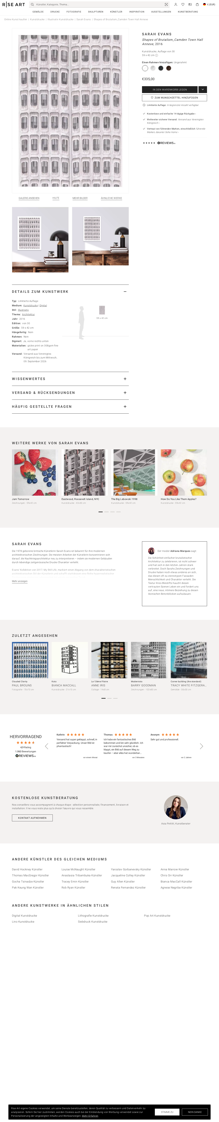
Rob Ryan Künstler (73, 887)
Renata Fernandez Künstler (128, 887)
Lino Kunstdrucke (23, 921)
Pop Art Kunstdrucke (157, 915)
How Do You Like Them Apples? (178, 499)
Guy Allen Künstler (123, 881)
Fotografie (74, 11)
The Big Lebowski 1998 (124, 499)
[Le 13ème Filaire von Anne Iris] (109, 660)
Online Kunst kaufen (15, 19)
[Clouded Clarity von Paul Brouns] (30, 660)
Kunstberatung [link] (188, 11)
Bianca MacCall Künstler (176, 881)
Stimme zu (167, 1112)
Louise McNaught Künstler (78, 869)
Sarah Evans (83, 19)
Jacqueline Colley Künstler (128, 875)
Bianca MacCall (64, 685)
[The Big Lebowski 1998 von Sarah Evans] (134, 472)
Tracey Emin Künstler (75, 881)
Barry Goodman (143, 685)
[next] (203, 473)
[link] (166, 4)
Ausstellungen (161, 11)
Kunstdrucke (37, 19)
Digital (43, 305)
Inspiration (136, 11)
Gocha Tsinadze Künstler (28, 881)
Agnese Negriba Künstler (176, 887)
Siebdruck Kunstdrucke (92, 921)
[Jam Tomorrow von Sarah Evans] (35, 472)
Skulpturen (95, 11)
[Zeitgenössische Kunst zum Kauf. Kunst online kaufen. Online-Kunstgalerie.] (14, 5)
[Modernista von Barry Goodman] (149, 660)
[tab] (70, 291)
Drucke (55, 11)
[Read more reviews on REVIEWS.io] (25, 756)
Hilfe (56, 198)
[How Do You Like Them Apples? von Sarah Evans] (184, 472)
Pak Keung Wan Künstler (28, 887)
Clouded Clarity (20, 681)
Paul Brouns (22, 685)
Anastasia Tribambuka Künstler (82, 875)
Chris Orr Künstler (172, 875)
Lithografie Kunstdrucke (93, 915)
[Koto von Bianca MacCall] (70, 660)
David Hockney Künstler (27, 869)
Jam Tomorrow (20, 499)
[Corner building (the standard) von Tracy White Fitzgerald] (189, 660)
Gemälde (38, 11)
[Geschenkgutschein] (190, 4)
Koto (54, 681)
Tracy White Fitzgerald (189, 685)
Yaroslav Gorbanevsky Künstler (131, 869)
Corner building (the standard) (186, 681)
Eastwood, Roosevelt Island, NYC (80, 499)
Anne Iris (98, 685)
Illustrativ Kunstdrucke (61, 19)
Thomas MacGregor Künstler (30, 875)
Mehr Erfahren (90, 1115)
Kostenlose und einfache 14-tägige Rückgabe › (171, 113)
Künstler (116, 11)
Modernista (136, 681)
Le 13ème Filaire (99, 681)
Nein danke (195, 1112)
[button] (46, 746)
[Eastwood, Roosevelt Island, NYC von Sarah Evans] (85, 472)
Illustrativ (23, 310)
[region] (124, 746)
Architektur (28, 314)
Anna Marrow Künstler (175, 869)
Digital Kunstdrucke (24, 915)
